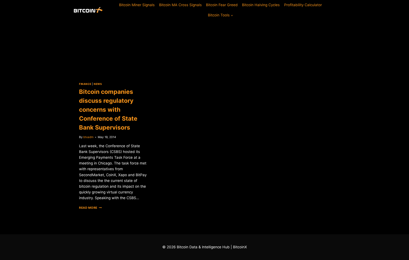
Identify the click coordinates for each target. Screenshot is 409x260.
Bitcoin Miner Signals (137, 5)
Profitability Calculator (303, 5)
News (98, 84)
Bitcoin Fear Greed (222, 5)
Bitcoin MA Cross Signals (180, 5)
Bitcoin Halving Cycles (261, 5)
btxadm (88, 137)
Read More (90, 207)
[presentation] (113, 47)
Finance (85, 84)
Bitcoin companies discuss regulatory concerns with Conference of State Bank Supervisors (108, 109)
